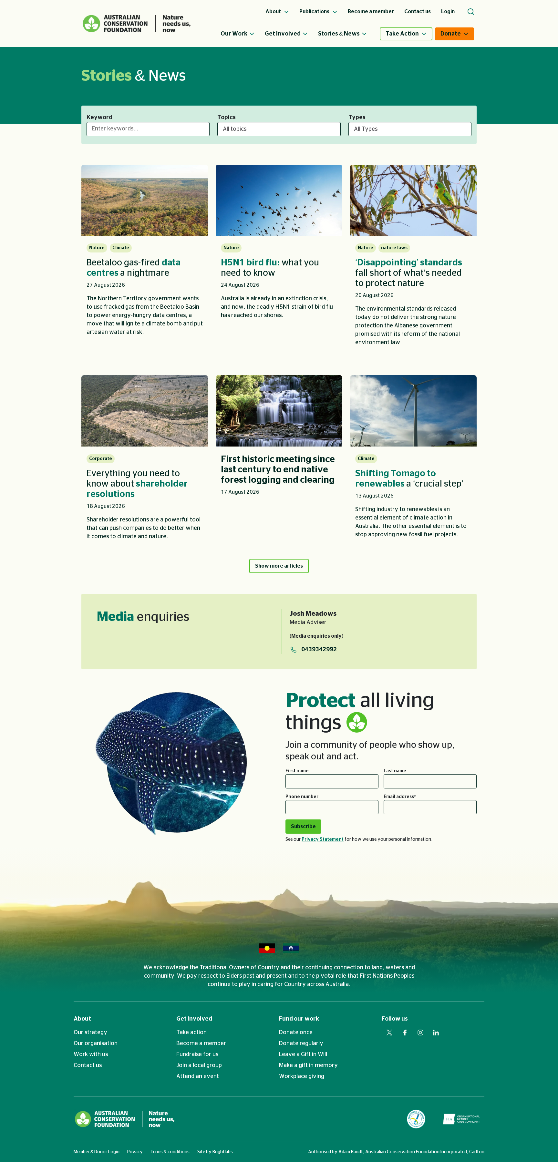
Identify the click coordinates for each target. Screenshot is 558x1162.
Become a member (201, 1043)
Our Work (234, 34)
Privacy (135, 1152)
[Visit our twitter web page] (389, 1032)
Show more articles (279, 566)
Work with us (91, 1054)
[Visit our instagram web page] (420, 1032)
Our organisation (96, 1043)
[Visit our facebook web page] (405, 1032)
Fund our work (299, 1019)
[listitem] (144, 260)
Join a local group (199, 1065)
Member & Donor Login (96, 1152)
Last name (395, 771)
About (82, 1019)
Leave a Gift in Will (303, 1054)
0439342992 (319, 650)
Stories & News (339, 34)
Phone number (301, 797)
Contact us (88, 1065)
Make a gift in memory (308, 1065)
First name (297, 771)
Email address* (400, 797)
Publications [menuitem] (314, 11)
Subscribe (303, 826)
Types (357, 117)
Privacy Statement (323, 839)
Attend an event (197, 1076)
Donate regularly (301, 1043)
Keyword (99, 117)
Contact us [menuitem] (417, 11)
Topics (226, 117)
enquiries (143, 617)
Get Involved (283, 34)
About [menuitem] (273, 11)
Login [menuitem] (448, 11)
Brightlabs (222, 1152)
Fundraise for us (197, 1054)
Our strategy (90, 1032)
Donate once (296, 1032)
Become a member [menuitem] (371, 11)
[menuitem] (243, 34)
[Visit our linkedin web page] (436, 1032)
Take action (191, 1032)
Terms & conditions (170, 1152)
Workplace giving (301, 1076)
